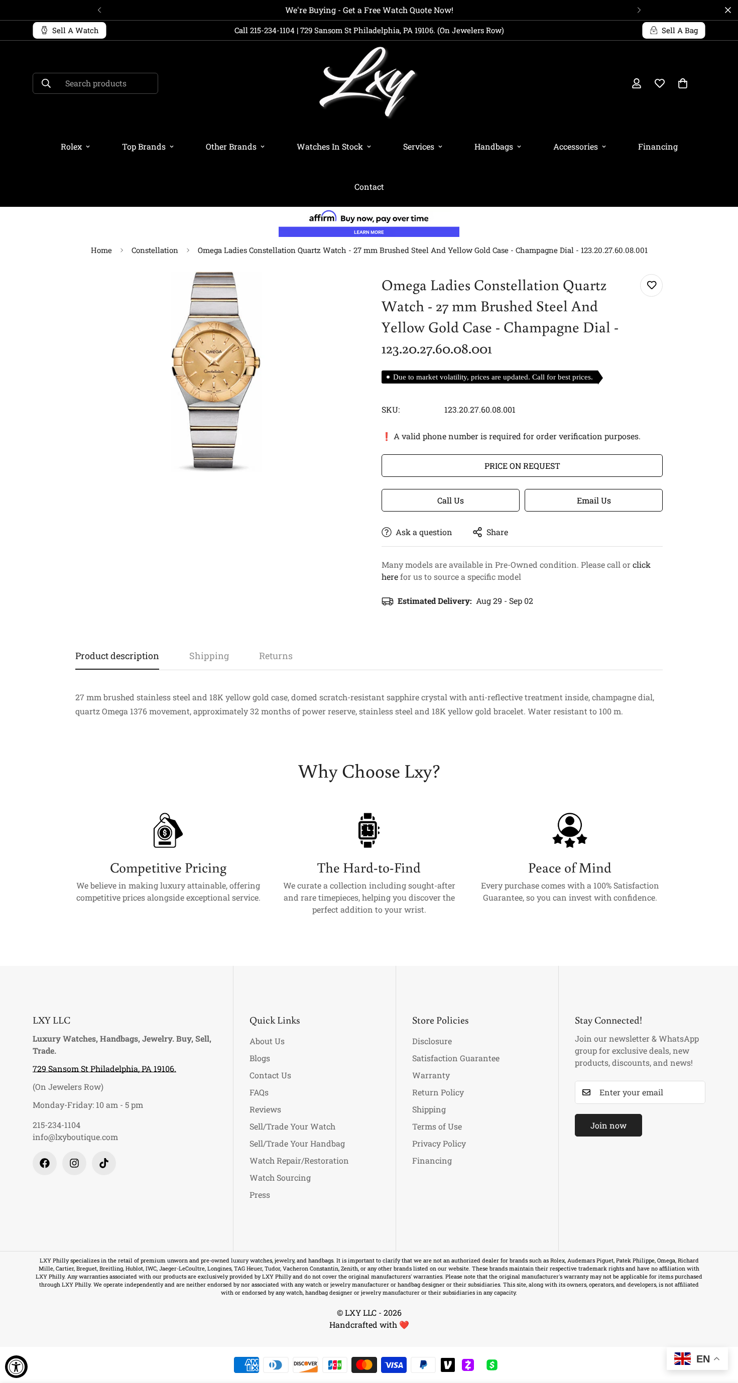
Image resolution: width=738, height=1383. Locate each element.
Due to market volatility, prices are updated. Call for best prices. (493, 377)
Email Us (594, 500)
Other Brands (231, 146)
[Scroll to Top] (718, 1328)
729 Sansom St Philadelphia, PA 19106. (104, 1068)
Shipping (429, 1109)
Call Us (450, 500)
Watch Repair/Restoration (299, 1160)
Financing (658, 146)
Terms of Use (437, 1126)
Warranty (431, 1075)
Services (418, 146)
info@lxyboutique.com (75, 1136)
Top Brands (144, 146)
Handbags (493, 146)
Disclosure (432, 1041)
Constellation (155, 250)
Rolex (71, 146)
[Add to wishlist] (651, 285)
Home (101, 250)
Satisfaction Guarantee (456, 1058)
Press (260, 1194)
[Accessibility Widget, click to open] (16, 1366)
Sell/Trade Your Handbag (297, 1143)
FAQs (259, 1092)
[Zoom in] (335, 293)
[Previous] (99, 10)
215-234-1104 (56, 1124)
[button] (682, 83)
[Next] (639, 10)
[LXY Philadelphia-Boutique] (369, 84)
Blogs (260, 1058)
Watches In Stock (330, 146)
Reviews (265, 1109)
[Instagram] (74, 1163)
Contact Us (270, 1075)
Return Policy (438, 1092)
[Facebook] (45, 1163)
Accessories (575, 146)
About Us (267, 1041)
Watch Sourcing (280, 1177)
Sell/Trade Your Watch (292, 1126)
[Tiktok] (104, 1163)
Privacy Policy (439, 1143)
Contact (369, 186)
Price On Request (522, 465)
